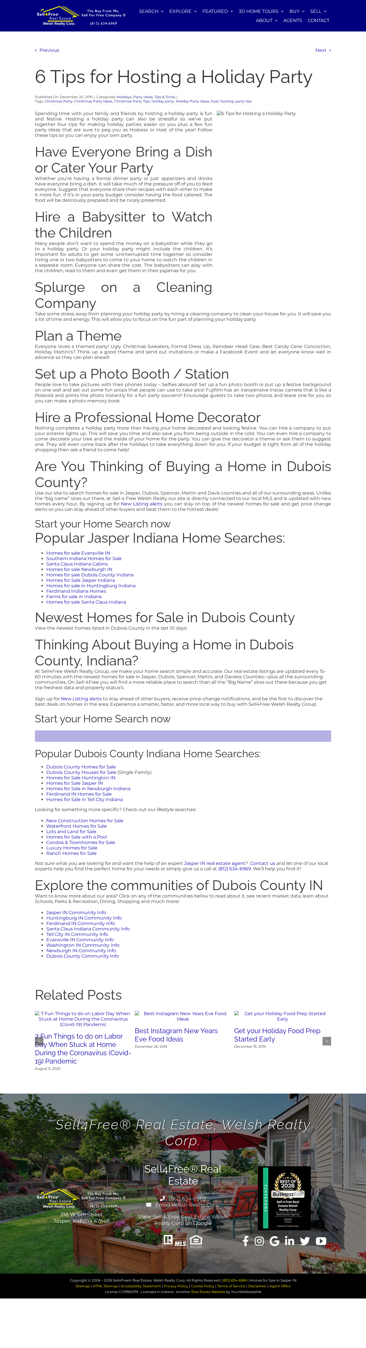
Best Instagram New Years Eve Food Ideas (176, 1035)
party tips (243, 101)
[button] (39, 1041)
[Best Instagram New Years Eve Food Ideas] (183, 1013)
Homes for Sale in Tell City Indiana (84, 799)
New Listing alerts (141, 504)
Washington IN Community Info (83, 945)
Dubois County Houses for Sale (81, 772)
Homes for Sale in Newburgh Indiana (88, 788)
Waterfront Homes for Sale (76, 826)
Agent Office (280, 1286)
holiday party (163, 101)
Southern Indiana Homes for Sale (84, 558)
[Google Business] (274, 1241)
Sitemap (82, 1286)
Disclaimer (257, 1286)
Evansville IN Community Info (80, 939)
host (215, 101)
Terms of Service (231, 1286)
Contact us (262, 863)
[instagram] (259, 1241)
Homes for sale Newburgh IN (79, 569)
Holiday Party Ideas (192, 101)
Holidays (124, 97)
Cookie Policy (202, 1286)
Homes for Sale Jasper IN (74, 783)
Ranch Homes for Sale (71, 853)
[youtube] (321, 1241)
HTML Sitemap (105, 1286)
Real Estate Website (208, 1292)
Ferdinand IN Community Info (80, 923)
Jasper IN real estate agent (214, 863)
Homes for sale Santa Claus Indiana (86, 602)
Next (321, 50)
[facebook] (245, 1241)
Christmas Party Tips (132, 101)
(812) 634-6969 (234, 868)
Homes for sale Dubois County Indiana (90, 575)
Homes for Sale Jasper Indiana (80, 580)
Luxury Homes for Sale (72, 848)
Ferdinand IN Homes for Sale (79, 794)
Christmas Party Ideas (93, 101)
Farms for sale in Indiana (74, 596)
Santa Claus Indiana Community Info (88, 929)
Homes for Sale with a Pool (76, 837)
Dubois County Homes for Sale (81, 767)
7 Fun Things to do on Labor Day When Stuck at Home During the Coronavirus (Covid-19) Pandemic (83, 1048)
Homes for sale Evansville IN (78, 553)
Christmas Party (59, 101)
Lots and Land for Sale (71, 831)
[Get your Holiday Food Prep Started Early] (282, 1013)
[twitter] (305, 1241)
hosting (227, 101)
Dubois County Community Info (82, 956)
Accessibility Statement (141, 1286)
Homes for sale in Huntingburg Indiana (91, 585)
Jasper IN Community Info (76, 912)
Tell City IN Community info (77, 934)
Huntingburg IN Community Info (84, 918)
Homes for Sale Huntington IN (81, 777)
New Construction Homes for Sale (85, 820)
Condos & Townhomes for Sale (80, 842)
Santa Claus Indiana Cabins (77, 564)
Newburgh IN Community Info (81, 950)
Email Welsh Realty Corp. (187, 1205)
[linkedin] (289, 1241)
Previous (49, 50)
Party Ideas (143, 97)
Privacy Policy (176, 1286)
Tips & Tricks (164, 97)
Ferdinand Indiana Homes (76, 591)
